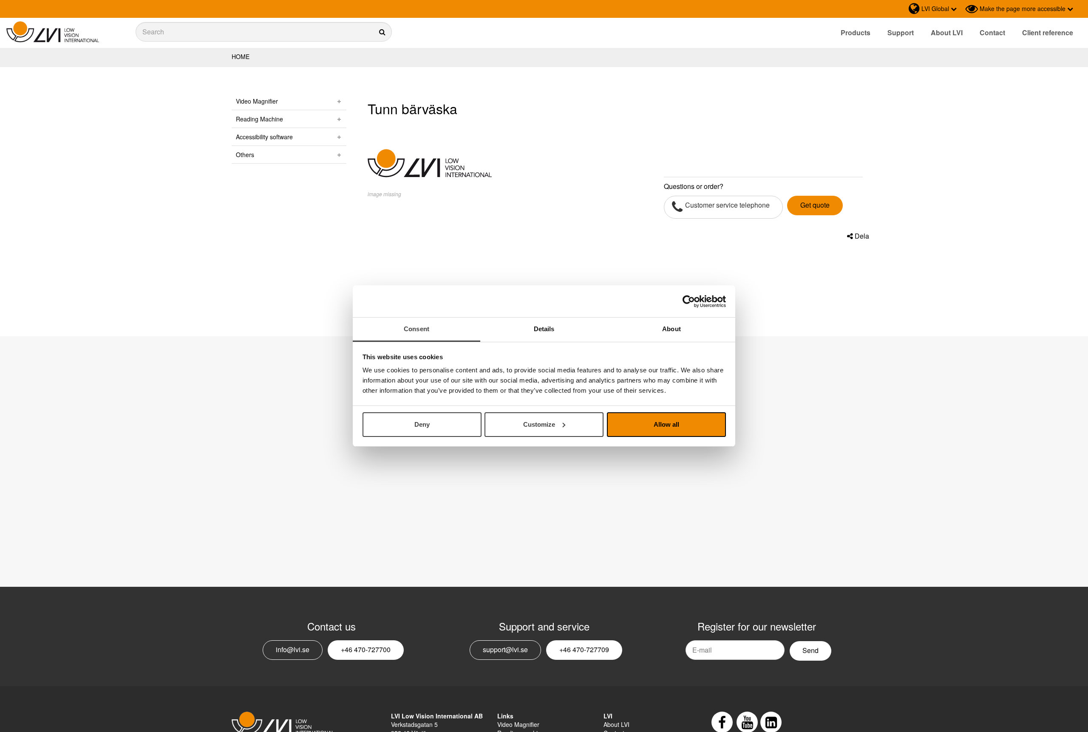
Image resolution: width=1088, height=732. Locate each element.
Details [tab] (544, 328)
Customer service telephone (727, 205)
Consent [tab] (416, 328)
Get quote (815, 205)
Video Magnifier (257, 101)
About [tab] (671, 328)
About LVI (947, 32)
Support (900, 32)
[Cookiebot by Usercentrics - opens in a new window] (689, 301)
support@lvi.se (505, 649)
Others (245, 154)
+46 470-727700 (366, 649)
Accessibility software (264, 136)
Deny (422, 424)
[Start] (52, 32)
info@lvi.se (292, 649)
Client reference (1047, 32)
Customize (539, 424)
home (240, 56)
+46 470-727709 (584, 649)
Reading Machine (259, 119)
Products (855, 32)
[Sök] (264, 32)
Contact (992, 32)
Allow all (666, 424)
